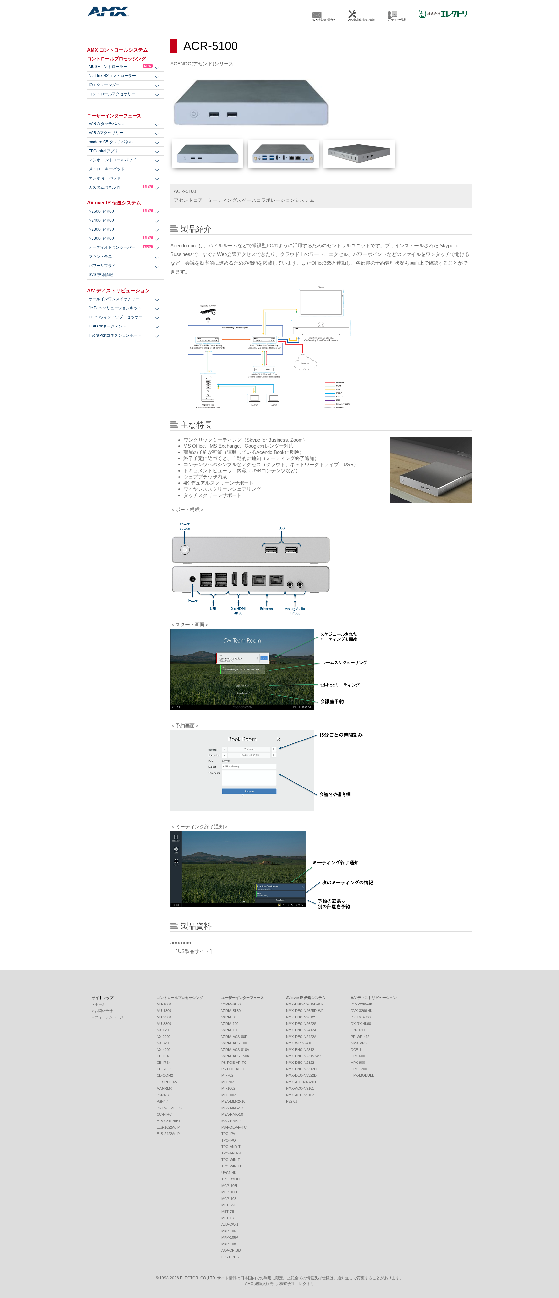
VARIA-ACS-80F (234, 1037)
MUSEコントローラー (120, 66)
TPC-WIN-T (230, 1160)
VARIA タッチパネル (106, 123)
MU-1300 (164, 1011)
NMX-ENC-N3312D (301, 1069)
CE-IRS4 (163, 1062)
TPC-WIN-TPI (232, 1166)
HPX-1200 (359, 1069)
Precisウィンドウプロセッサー (115, 317)
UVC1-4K (228, 1173)
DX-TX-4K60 (361, 1017)
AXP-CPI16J (231, 1250)
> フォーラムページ (107, 1017)
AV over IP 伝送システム (114, 202)
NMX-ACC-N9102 (300, 1095)
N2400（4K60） (103, 220)
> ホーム (98, 1004)
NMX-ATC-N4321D (301, 1082)
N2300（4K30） (103, 229)
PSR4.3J (163, 1095)
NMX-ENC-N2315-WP (303, 1056)
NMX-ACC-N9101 (300, 1088)
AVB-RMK (164, 1088)
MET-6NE (228, 1205)
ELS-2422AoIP (168, 1134)
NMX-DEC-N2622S (301, 1024)
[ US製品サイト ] (191, 951)
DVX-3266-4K (361, 1011)
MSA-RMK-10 (232, 1114)
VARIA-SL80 (231, 1011)
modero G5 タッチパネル (111, 142)
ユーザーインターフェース (114, 115)
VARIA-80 (228, 1017)
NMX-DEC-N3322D (301, 1075)
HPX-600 (358, 1056)
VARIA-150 (229, 1030)
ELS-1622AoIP (168, 1127)
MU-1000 (164, 1004)
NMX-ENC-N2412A (301, 1030)
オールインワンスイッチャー (114, 299)
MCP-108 (228, 1198)
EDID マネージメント (107, 326)
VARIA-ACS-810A (235, 1049)
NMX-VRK (359, 1043)
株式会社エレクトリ (297, 1283)
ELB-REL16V (167, 1082)
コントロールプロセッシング (116, 58)
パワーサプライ (102, 265)
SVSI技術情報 (101, 274)
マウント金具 (100, 256)
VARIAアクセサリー (106, 133)
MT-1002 (228, 1088)
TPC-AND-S (231, 1153)
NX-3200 (163, 1043)
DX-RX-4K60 (361, 1024)
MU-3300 (164, 1024)
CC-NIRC (164, 1114)
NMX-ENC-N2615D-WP (304, 1004)
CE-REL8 (164, 1069)
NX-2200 (163, 1037)
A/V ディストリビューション (118, 290)
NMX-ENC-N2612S (301, 1017)
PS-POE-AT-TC (233, 1069)
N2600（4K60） (120, 211)
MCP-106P (229, 1192)
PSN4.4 (163, 1101)
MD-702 (227, 1082)
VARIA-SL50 (231, 1004)
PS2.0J (291, 1101)
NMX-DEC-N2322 (300, 1062)
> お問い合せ (102, 1011)
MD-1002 (228, 1095)
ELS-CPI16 (230, 1257)
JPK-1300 (358, 1030)
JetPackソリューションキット (115, 308)
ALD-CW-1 (229, 1224)
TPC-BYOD (230, 1179)
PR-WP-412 (360, 1037)
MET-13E (228, 1218)
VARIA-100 (229, 1024)
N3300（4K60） (120, 238)
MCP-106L (229, 1186)
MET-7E (227, 1211)
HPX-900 (358, 1062)
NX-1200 (163, 1030)
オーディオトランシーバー (120, 247)
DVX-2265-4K (361, 1004)
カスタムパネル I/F (120, 187)
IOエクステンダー (104, 85)
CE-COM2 (165, 1075)
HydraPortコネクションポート (115, 335)
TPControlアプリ (103, 151)
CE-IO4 (163, 1056)
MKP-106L (229, 1231)
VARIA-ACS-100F (235, 1043)
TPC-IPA (228, 1134)
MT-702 (227, 1075)
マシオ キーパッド (105, 178)
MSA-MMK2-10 (233, 1101)
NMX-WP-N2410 (299, 1043)
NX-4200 (163, 1049)
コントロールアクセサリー (112, 94)
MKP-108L (229, 1244)
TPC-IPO (228, 1140)
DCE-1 (356, 1049)
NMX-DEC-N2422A (301, 1037)
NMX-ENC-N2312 (300, 1049)
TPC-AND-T (231, 1147)
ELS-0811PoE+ (168, 1121)
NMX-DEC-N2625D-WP (304, 1011)
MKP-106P (229, 1237)
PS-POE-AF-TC (169, 1108)
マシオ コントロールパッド (112, 160)
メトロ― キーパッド (107, 169)
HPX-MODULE (362, 1075)
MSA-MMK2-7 (232, 1108)
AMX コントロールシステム (117, 49)
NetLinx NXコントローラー (112, 76)
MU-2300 (164, 1017)
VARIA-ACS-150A (235, 1056)
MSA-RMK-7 (231, 1121)
